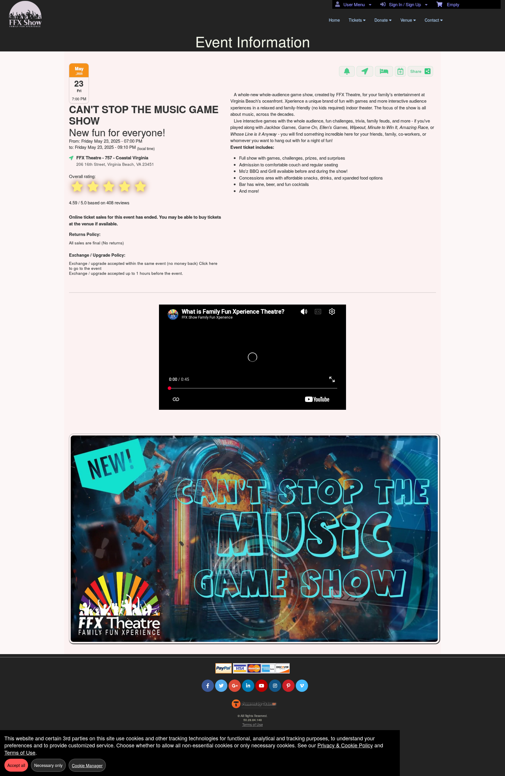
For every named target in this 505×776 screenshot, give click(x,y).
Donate (381, 20)
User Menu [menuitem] (353, 4)
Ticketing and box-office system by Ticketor (253, 705)
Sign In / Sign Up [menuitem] (403, 4)
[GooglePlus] (234, 685)
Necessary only (48, 765)
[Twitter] (221, 685)
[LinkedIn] (248, 685)
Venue (406, 20)
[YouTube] (261, 685)
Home (334, 20)
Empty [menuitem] (450, 4)
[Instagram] (275, 685)
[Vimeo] (302, 685)
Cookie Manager (87, 765)
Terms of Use (252, 724)
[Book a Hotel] (384, 71)
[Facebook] (208, 685)
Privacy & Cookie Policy (345, 745)
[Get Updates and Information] (347, 71)
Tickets (356, 20)
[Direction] (365, 71)
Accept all (16, 765)
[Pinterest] (288, 685)
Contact (432, 20)
